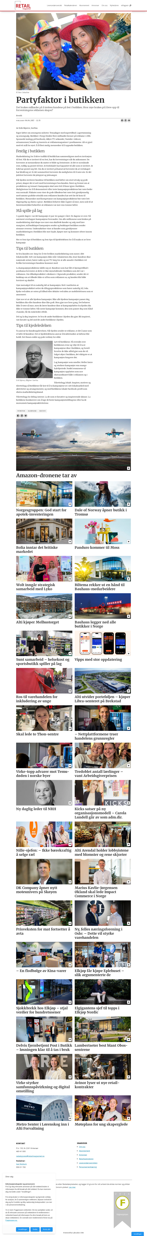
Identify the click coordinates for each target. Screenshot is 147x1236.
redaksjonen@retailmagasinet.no (30, 1156)
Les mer (72, 1187)
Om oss (105, 5)
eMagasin (125, 5)
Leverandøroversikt (54, 5)
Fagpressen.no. (11, 1220)
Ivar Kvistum (21, 1164)
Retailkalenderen (70, 5)
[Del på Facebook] (122, 120)
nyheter (21, 411)
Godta (35, 1229)
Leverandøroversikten (88, 1163)
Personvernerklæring (88, 1167)
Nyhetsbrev (114, 5)
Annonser (95, 5)
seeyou (42, 411)
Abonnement (84, 5)
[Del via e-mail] (129, 120)
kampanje (32, 411)
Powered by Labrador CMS (73, 1233)
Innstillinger (138, 1234)
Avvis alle (46, 1229)
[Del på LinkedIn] (125, 120)
